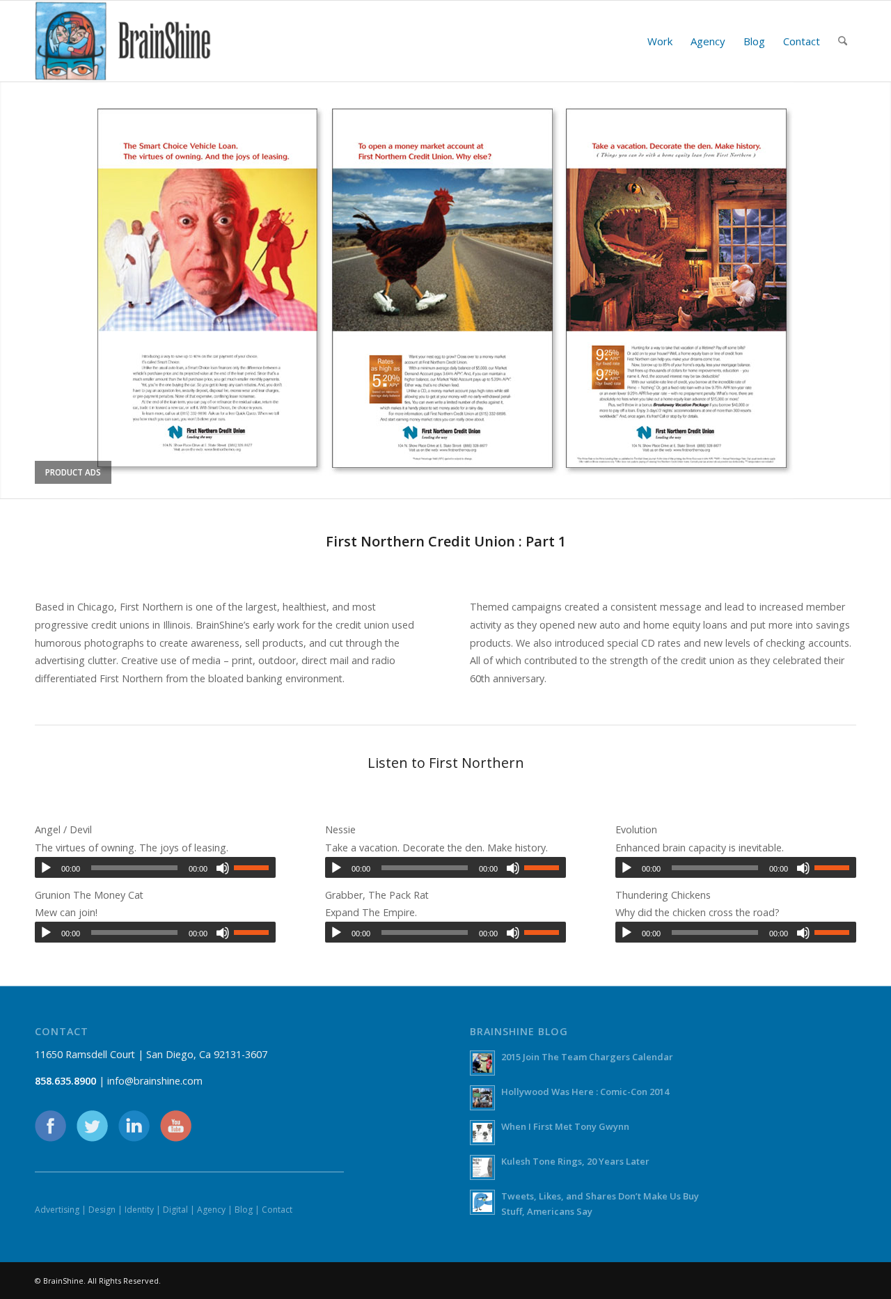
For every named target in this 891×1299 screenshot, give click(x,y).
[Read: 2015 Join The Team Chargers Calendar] (482, 1063)
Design (102, 1209)
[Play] (46, 868)
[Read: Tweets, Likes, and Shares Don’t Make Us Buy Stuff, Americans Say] (482, 1202)
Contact (277, 1209)
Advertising (57, 1209)
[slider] (255, 867)
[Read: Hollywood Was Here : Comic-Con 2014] (482, 1097)
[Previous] (12, 289)
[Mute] (223, 868)
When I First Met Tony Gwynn (565, 1126)
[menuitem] (659, 41)
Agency (211, 1209)
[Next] (879, 289)
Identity (139, 1209)
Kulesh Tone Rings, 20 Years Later (575, 1161)
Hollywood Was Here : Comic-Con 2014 (585, 1091)
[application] (155, 867)
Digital (175, 1209)
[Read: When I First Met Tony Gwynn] (482, 1132)
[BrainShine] (123, 41)
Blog (244, 1209)
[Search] (842, 41)
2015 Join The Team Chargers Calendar (587, 1056)
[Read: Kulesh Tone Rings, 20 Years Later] (482, 1167)
